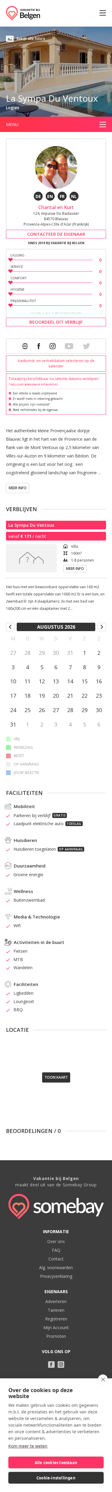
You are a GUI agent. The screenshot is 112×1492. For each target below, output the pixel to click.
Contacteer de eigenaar (56, 234)
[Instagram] (53, 346)
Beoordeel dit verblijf (56, 322)
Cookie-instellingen (56, 1478)
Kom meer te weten (27, 1446)
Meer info (18, 487)
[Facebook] (38, 346)
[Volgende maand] (102, 627)
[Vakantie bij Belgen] (23, 13)
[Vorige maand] (10, 627)
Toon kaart (56, 1077)
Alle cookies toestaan (56, 1462)
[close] (103, 1379)
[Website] (25, 346)
